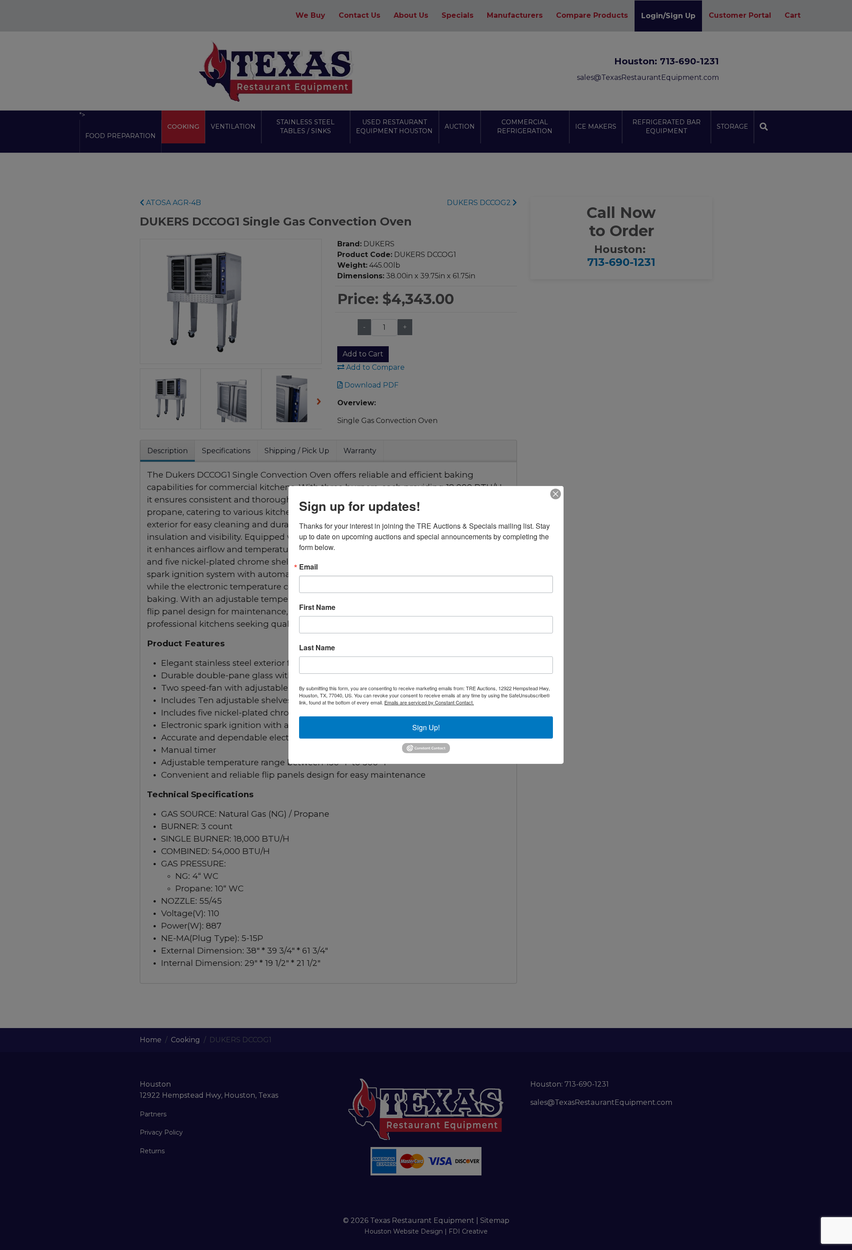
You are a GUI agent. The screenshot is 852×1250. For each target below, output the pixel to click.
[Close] (555, 494)
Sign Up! (426, 727)
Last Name (317, 647)
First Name (317, 607)
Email (308, 566)
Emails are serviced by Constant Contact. (429, 702)
